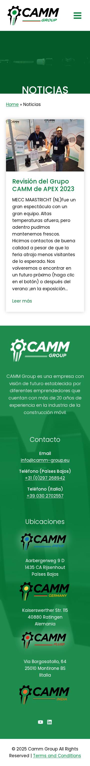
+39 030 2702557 (45, 496)
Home (12, 104)
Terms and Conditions (57, 756)
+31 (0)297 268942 (45, 478)
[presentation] (45, 145)
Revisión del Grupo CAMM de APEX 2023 (43, 185)
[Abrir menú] (77, 15)
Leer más (23, 302)
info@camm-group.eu (45, 460)
